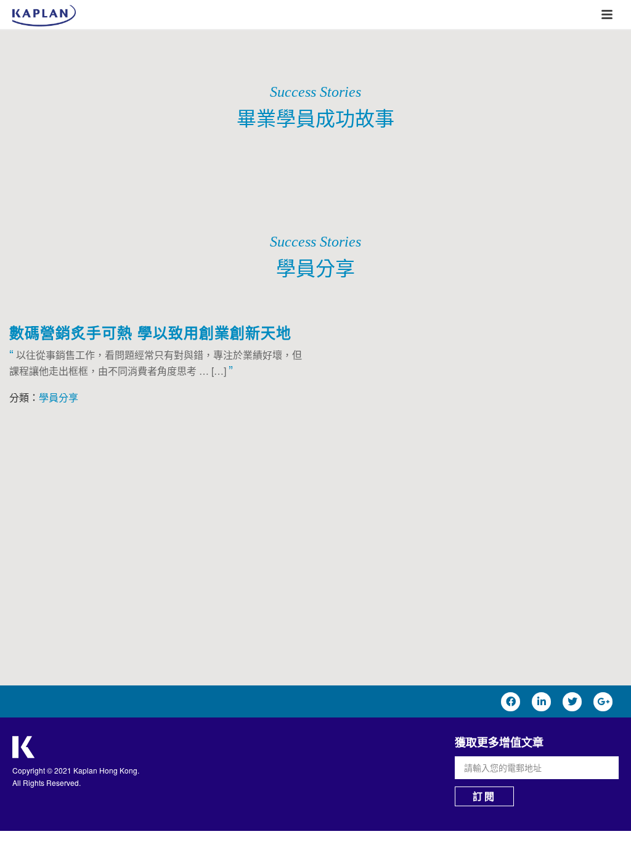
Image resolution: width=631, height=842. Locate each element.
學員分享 (58, 397)
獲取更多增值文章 (499, 742)
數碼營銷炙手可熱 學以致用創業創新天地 (150, 332)
